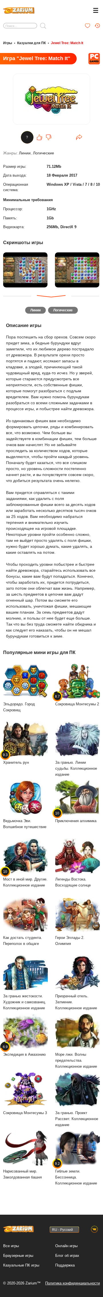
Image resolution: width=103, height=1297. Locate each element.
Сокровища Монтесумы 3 (25, 1113)
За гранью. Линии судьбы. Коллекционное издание (76, 768)
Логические (43, 153)
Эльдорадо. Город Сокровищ (19, 707)
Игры (7, 43)
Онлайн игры (66, 1246)
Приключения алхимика (75, 817)
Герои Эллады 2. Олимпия (69, 941)
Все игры (11, 1246)
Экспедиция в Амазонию (24, 1051)
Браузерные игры (18, 1255)
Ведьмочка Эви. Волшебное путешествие (24, 824)
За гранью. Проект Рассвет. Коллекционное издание (76, 1119)
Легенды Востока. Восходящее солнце (73, 882)
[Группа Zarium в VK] (94, 1229)
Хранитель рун (16, 759)
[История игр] (97, 25)
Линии (25, 153)
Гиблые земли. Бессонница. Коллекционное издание (76, 1173)
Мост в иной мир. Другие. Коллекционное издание (25, 878)
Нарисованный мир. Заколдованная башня (22, 1174)
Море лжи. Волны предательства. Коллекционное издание (76, 1060)
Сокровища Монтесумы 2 (77, 700)
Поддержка (65, 1265)
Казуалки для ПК (31, 43)
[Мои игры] (87, 25)
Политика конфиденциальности (72, 1283)
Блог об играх (67, 1255)
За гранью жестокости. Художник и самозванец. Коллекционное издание (24, 1002)
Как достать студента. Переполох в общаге (22, 941)
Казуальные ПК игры (21, 1265)
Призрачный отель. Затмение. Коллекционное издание (76, 1002)
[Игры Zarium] (18, 10)
